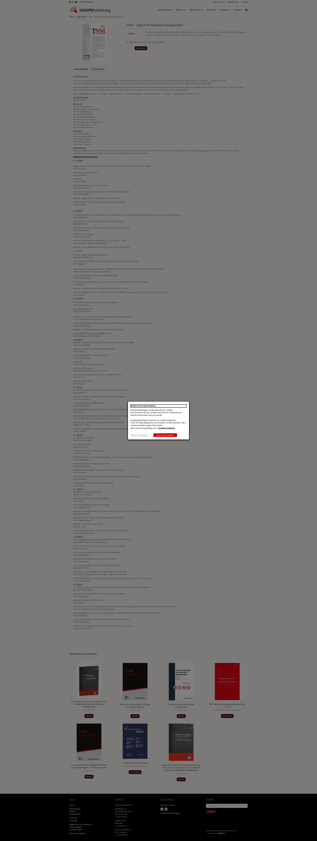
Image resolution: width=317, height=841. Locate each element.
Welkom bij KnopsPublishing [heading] (143, 406)
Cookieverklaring (166, 428)
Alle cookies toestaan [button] (165, 435)
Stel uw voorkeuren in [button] (139, 435)
